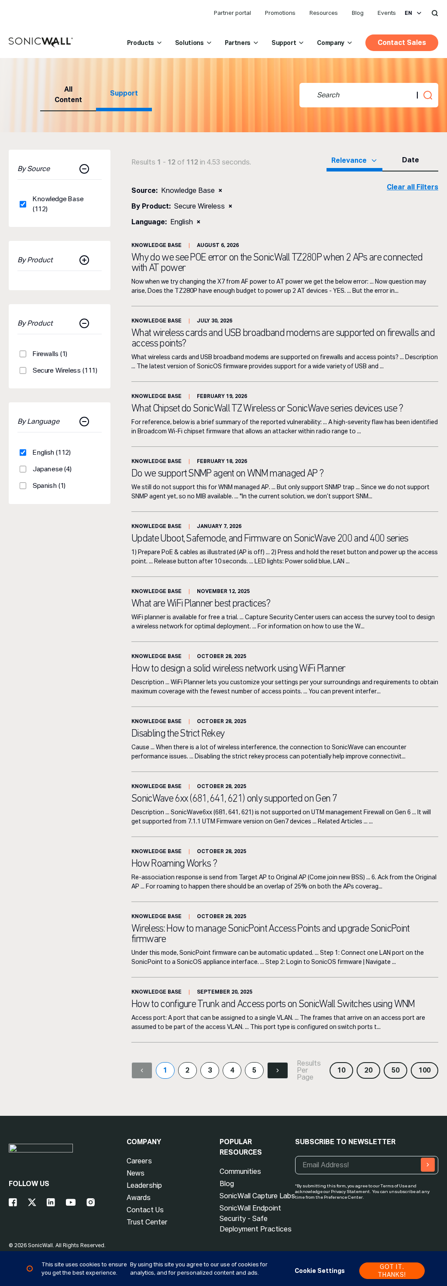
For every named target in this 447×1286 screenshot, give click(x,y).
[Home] (41, 43)
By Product (35, 260)
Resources (323, 13)
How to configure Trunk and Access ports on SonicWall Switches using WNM (273, 1004)
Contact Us (145, 1210)
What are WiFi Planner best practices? (200, 604)
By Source (33, 169)
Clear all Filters (412, 187)
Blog (358, 13)
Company (330, 42)
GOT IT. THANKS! (392, 1270)
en (408, 13)
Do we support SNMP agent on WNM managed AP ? (227, 474)
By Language (38, 421)
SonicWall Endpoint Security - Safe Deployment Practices (256, 1218)
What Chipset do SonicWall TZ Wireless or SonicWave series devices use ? (267, 409)
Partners (238, 42)
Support (284, 42)
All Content (68, 94)
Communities (240, 1171)
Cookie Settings (320, 1270)
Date (410, 160)
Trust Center (147, 1222)
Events (387, 13)
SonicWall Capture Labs (257, 1196)
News (135, 1173)
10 (341, 1070)
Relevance (349, 160)
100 (424, 1070)
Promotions (280, 13)
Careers (139, 1161)
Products (140, 42)
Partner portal (232, 13)
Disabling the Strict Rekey (177, 734)
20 (368, 1070)
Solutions (189, 42)
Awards (139, 1197)
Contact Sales (402, 42)
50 (395, 1070)
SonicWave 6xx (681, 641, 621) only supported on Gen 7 (234, 799)
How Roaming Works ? (174, 864)
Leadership (144, 1185)
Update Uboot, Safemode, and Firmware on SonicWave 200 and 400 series (269, 539)
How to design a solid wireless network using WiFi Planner (238, 669)
